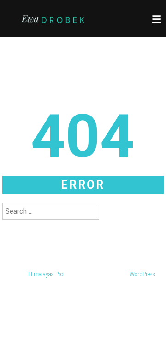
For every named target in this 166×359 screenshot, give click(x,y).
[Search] (109, 211)
